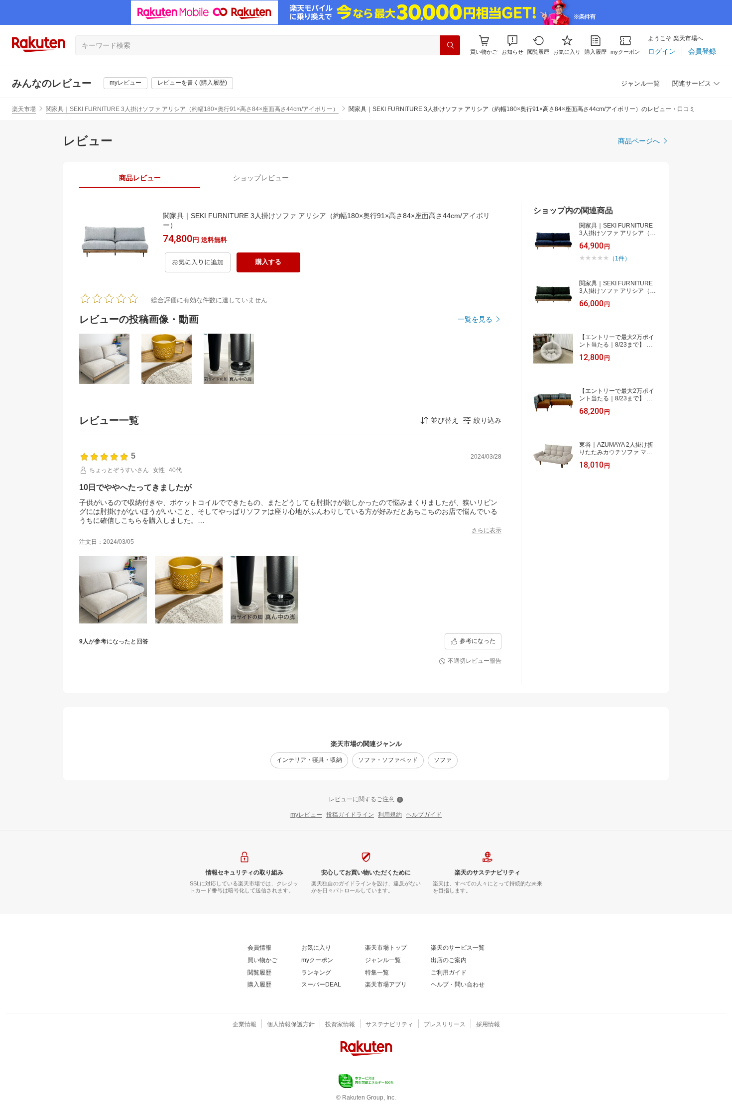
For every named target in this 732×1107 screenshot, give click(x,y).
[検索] (450, 45)
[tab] (139, 178)
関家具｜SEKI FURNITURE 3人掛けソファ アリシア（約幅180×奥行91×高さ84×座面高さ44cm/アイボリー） (192, 109)
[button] (512, 45)
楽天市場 (24, 109)
